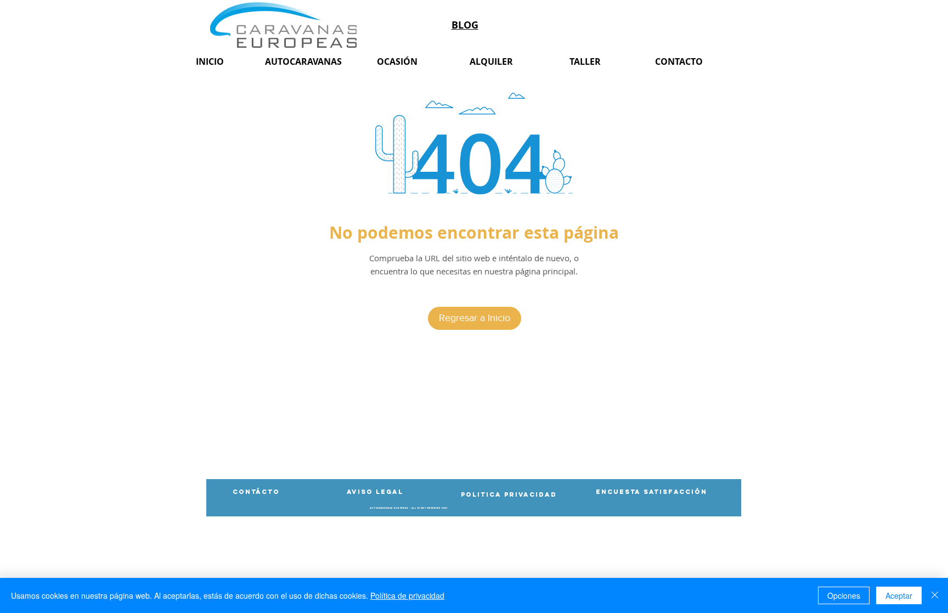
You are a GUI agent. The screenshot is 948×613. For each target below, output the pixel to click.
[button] (409, 508)
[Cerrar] (934, 595)
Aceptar (898, 595)
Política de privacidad (407, 595)
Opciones (843, 595)
